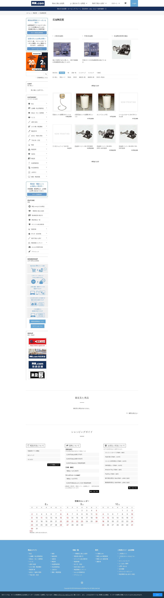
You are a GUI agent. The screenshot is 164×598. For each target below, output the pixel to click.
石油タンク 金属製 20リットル (62, 114)
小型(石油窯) (58, 36)
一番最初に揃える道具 (38, 211)
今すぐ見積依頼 (37, 194)
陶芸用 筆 (34, 131)
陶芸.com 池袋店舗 (102, 559)
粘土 (32, 104)
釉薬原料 (33, 149)
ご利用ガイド (123, 553)
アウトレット (35, 251)
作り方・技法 (78, 564)
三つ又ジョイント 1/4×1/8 (60, 146)
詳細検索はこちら (42, 77)
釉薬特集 (33, 229)
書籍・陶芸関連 (35, 177)
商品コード (62, 77)
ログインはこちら (37, 49)
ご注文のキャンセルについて (127, 557)
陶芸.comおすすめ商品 (38, 206)
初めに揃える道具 (58, 3)
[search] (46, 74)
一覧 (68, 72)
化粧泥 (33, 154)
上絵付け (33, 172)
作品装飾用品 (35, 167)
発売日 (75, 77)
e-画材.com (100, 553)
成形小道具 (34, 122)
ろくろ (33, 117)
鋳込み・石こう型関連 (37, 113)
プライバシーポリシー (125, 571)
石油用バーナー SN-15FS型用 (84, 146)
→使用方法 (40, 45)
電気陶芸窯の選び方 (37, 215)
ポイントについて (124, 561)
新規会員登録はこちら (37, 321)
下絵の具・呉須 (35, 140)
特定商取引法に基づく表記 (127, 574)
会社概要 (121, 569)
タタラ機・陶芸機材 (36, 126)
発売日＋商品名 (100, 77)
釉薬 (32, 145)
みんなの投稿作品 (79, 572)
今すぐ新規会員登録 (37, 32)
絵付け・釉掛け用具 (36, 135)
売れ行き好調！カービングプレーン (69, 9)
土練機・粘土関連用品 (37, 108)
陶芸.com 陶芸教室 (102, 556)
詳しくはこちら (94, 491)
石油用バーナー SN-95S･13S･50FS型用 (128, 147)
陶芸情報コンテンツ (36, 243)
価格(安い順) (82, 77)
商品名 (69, 77)
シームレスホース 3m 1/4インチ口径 (128, 115)
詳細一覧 (74, 72)
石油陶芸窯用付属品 (121, 36)
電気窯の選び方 (78, 556)
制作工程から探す (36, 238)
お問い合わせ (123, 566)
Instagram (82, 582)
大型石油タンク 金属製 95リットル (84, 115)
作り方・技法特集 (36, 233)
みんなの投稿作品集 (37, 247)
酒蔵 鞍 (99, 561)
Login (134, 3)
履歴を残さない (133, 413)
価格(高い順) (91, 77)
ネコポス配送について (54, 464)
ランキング (91, 72)
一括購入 (98, 72)
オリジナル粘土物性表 (38, 224)
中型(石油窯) (88, 36)
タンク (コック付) (102, 114)
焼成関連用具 (35, 163)
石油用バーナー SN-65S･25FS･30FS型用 (104, 147)
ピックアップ (82, 72)
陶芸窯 (33, 158)
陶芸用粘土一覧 (36, 220)
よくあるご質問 (123, 563)
